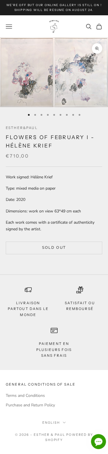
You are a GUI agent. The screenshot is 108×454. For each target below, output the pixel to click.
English (51, 423)
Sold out (54, 247)
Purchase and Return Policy (30, 405)
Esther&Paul (22, 128)
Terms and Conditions (25, 395)
